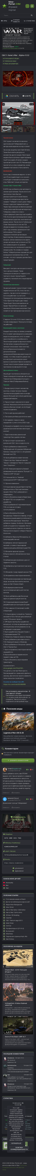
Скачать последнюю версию (11, 48)
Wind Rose (9, 934)
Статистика (30, 21)
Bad (7, 885)
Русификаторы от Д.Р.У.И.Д (15, 928)
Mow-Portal (10, 907)
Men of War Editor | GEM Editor (16, 910)
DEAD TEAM (10, 923)
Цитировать (16, 793)
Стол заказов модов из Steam (16, 899)
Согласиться (16, 1143)
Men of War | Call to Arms (14, 912)
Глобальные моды (10, 61)
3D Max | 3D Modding (12, 915)
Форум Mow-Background (14, 904)
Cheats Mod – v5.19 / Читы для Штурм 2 (16, 971)
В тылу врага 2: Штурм (12, 58)
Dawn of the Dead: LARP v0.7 (15, 1037)
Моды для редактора (11, 63)
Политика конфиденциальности (19, 1148)
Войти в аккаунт (27, 6)
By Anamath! (10, 931)
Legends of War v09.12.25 (13, 733)
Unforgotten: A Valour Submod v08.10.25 (16, 1004)
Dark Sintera (10, 939)
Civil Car (8, 926)
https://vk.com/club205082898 (14, 684)
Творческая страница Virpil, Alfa (16, 936)
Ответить (5, 793)
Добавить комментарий (19, 760)
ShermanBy (9, 883)
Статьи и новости (16, 20)
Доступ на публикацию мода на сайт (18, 902)
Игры (5, 21)
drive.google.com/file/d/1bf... (13, 668)
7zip (7, 697)
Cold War (9, 918)
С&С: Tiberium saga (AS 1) (14, 920)
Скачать (14, 95)
